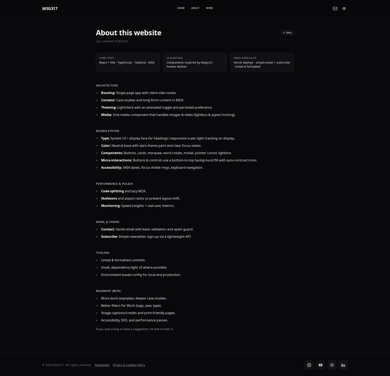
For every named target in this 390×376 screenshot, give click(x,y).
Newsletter (102, 365)
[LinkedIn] (343, 365)
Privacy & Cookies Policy (129, 365)
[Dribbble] (331, 365)
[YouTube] (320, 365)
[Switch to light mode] (344, 8)
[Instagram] (309, 365)
